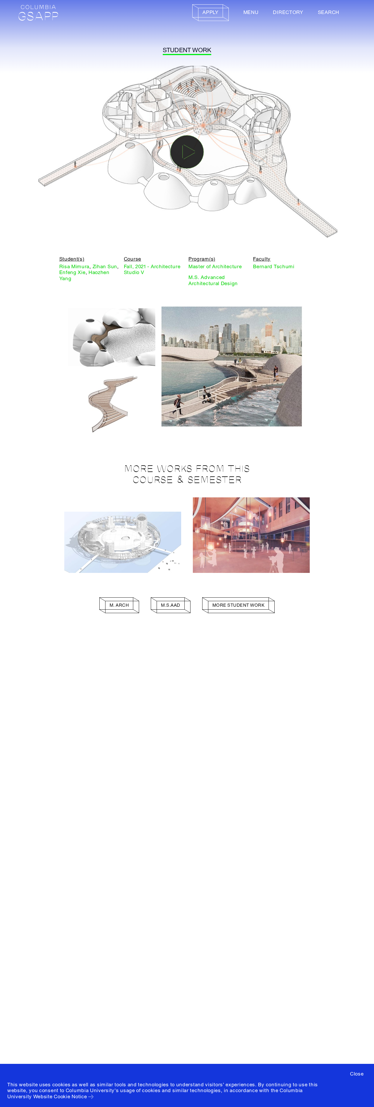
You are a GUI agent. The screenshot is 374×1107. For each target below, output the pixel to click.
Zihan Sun (105, 267)
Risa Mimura (74, 267)
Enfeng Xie (72, 272)
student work (187, 50)
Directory (288, 12)
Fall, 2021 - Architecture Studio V (152, 270)
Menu (251, 12)
